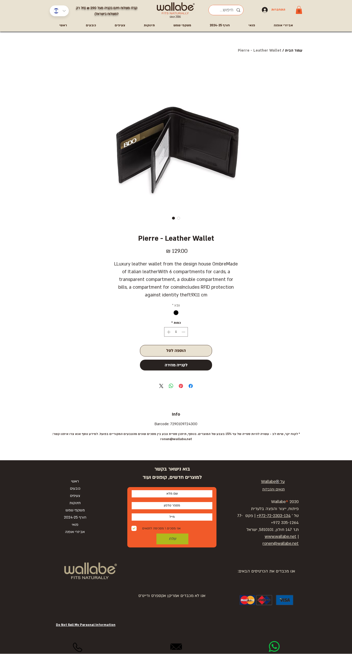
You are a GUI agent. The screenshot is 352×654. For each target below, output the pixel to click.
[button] (299, 10)
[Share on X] (161, 386)
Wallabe (268, 482)
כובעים (75, 488)
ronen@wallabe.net (176, 439)
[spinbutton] (176, 331)
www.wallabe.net (280, 536)
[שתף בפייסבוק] (191, 386)
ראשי (75, 481)
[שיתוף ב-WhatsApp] (171, 386)
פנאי (75, 524)
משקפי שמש (75, 510)
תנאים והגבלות (273, 489)
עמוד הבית (293, 50)
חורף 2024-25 (75, 517)
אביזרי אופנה (75, 531)
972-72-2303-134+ (274, 516)
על (282, 482)
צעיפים (75, 495)
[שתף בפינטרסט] (181, 386)
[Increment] (168, 331)
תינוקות (75, 502)
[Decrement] (184, 331)
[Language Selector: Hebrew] (59, 10)
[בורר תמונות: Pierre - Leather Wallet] (173, 218)
